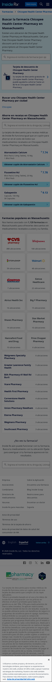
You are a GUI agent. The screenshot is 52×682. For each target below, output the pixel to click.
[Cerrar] (49, 660)
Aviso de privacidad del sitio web (21, 679)
